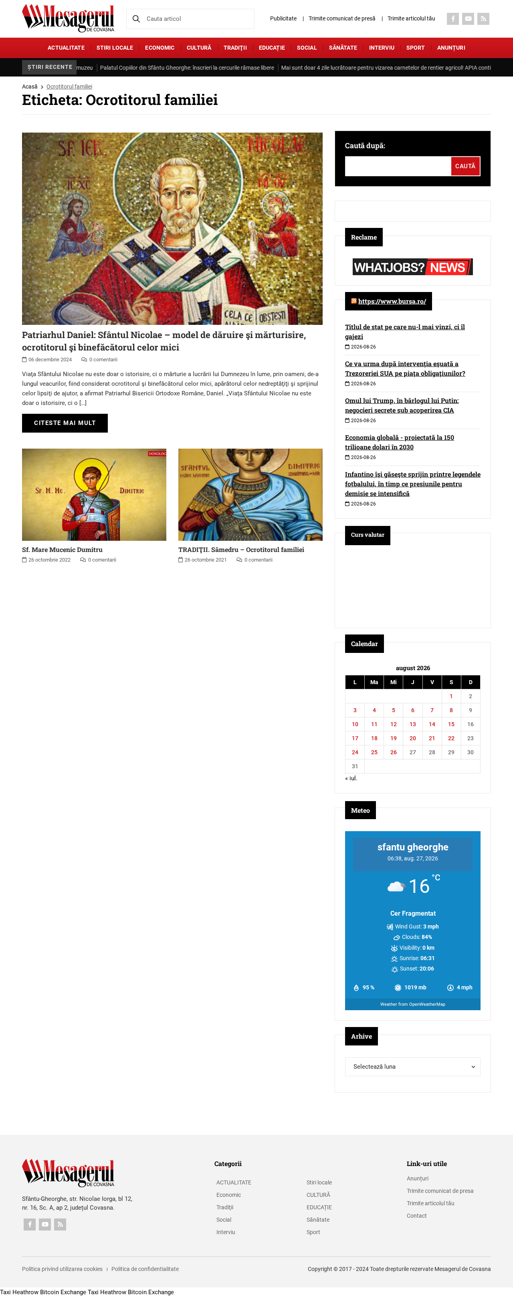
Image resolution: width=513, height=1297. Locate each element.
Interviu (381, 47)
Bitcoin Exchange (63, 1292)
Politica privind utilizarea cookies (62, 1269)
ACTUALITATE (66, 47)
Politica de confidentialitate (145, 1269)
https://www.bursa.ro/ (392, 301)
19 (393, 738)
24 (355, 752)
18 (374, 738)
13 (413, 724)
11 (374, 724)
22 (451, 738)
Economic (159, 47)
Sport (415, 47)
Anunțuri (451, 47)
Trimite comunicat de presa (440, 1191)
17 (355, 738)
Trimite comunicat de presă (342, 18)
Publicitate (283, 18)
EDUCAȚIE (272, 47)
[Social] (453, 19)
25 (374, 752)
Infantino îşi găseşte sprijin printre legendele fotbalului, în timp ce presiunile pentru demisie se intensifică (413, 483)
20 (413, 738)
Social (307, 47)
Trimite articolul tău (411, 18)
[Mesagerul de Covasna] (68, 18)
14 (432, 724)
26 (393, 752)
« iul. (351, 778)
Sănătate (343, 47)
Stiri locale (115, 47)
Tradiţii (235, 47)
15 (451, 724)
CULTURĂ (199, 47)
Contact (417, 1215)
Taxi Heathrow (19, 1292)
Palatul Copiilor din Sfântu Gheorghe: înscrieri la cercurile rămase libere (167, 67)
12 (393, 724)
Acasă (30, 86)
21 (432, 738)
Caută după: (365, 145)
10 (355, 724)
